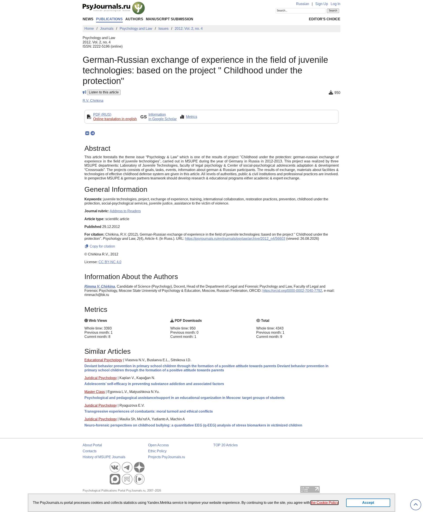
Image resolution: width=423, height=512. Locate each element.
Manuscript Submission (169, 19)
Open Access (158, 445)
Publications (109, 19)
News (88, 19)
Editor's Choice (324, 19)
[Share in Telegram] (92, 133)
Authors (134, 19)
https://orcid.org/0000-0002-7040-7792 (292, 290)
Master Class (94, 392)
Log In (335, 4)
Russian (302, 4)
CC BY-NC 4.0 (109, 262)
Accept (368, 503)
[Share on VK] (87, 133)
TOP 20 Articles (225, 445)
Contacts (89, 451)
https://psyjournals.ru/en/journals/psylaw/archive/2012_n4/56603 (235, 238)
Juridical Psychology (100, 378)
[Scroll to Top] (415, 504)
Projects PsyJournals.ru (166, 457)
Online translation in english (115, 119)
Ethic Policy (157, 451)
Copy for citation (102, 246)
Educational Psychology (103, 360)
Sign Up (321, 4)
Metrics (191, 117)
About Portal (92, 445)
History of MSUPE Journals (104, 457)
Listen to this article (104, 92)
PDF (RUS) (102, 114)
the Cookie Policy (324, 503)
